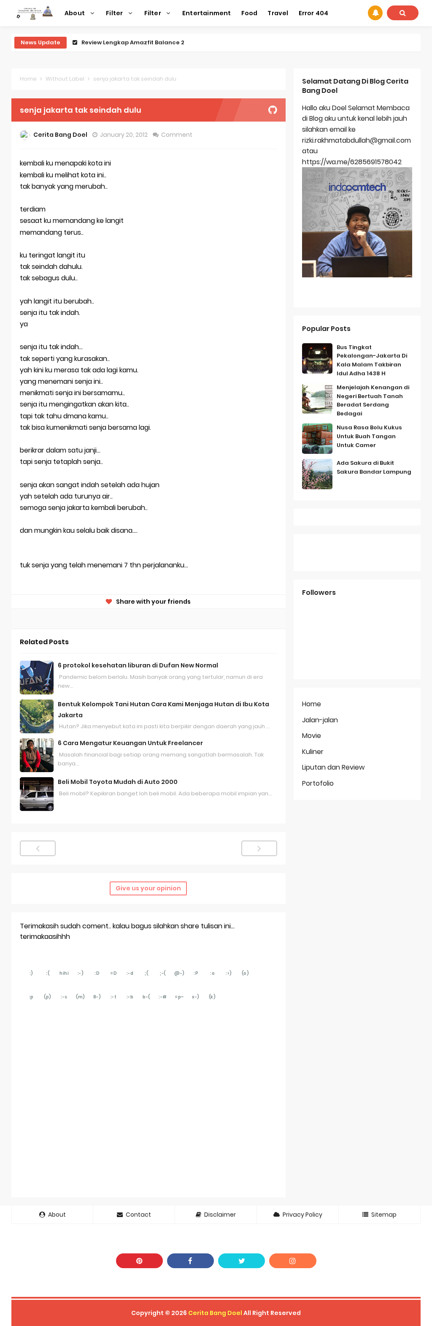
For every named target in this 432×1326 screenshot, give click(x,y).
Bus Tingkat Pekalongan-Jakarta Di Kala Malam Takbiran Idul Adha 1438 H (372, 360)
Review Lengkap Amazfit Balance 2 (132, 42)
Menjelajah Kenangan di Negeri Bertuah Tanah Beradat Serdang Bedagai (373, 400)
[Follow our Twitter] (241, 1260)
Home (28, 79)
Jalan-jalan (320, 720)
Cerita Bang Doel (215, 1313)
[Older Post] (259, 848)
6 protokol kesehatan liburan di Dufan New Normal (138, 665)
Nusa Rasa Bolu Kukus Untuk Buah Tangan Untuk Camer (369, 436)
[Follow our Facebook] (190, 1260)
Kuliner (313, 752)
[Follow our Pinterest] (139, 1260)
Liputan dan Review (333, 767)
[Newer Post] (38, 848)
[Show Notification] (375, 12)
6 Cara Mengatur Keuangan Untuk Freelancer (130, 743)
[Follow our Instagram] (292, 1260)
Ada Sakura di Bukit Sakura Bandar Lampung (374, 467)
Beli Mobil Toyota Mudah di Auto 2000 (118, 782)
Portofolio (318, 783)
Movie (311, 735)
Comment (177, 134)
